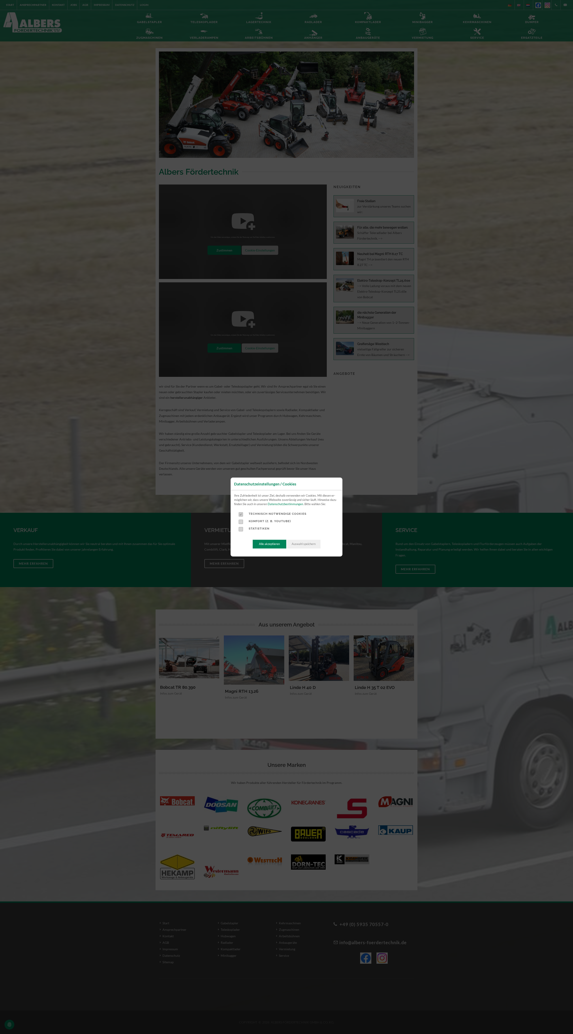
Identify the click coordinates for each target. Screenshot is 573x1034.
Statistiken (259, 528)
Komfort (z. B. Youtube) (270, 521)
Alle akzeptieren (269, 544)
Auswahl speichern (304, 544)
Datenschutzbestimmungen (285, 504)
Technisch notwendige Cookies (277, 513)
